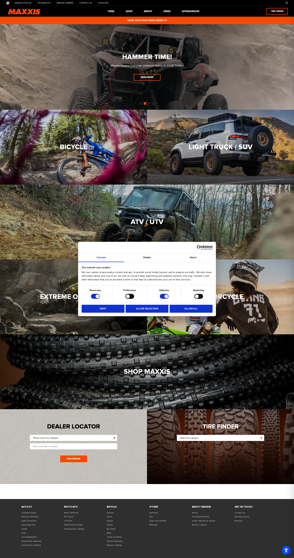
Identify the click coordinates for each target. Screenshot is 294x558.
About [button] (148, 11)
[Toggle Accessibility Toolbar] (286, 550)
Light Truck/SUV (28, 520)
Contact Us (85, 3)
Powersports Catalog (74, 529)
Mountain (111, 529)
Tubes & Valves (114, 537)
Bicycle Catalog (114, 545)
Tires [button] (111, 11)
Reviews (239, 520)
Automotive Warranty (31, 541)
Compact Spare (28, 512)
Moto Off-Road (71, 512)
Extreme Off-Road (29, 516)
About (195, 512)
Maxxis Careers (65, 3)
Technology (44, 3)
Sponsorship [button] (190, 11)
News (167, 11)
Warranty (153, 524)
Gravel (110, 524)
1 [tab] (141, 103)
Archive (110, 512)
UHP (23, 533)
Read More (147, 77)
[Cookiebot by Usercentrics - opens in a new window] (199, 247)
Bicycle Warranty (114, 541)
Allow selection (147, 308)
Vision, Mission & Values (203, 520)
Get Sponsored (242, 516)
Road (109, 516)
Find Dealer (73, 458)
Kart (151, 516)
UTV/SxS (68, 520)
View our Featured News (145, 20)
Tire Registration (29, 537)
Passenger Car (28, 524)
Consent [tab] (101, 257)
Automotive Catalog (31, 545)
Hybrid (110, 520)
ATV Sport (69, 516)
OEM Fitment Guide (73, 524)
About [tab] (193, 257)
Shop (129, 11)
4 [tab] (153, 103)
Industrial (153, 512)
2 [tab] (145, 103)
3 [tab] (149, 103)
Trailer (24, 529)
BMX (109, 533)
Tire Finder (277, 11)
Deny (103, 308)
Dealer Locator (23, 3)
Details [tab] (147, 257)
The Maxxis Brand (200, 516)
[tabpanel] (147, 67)
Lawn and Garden (157, 520)
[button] (287, 3)
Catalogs (103, 3)
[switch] (129, 296)
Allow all (191, 308)
